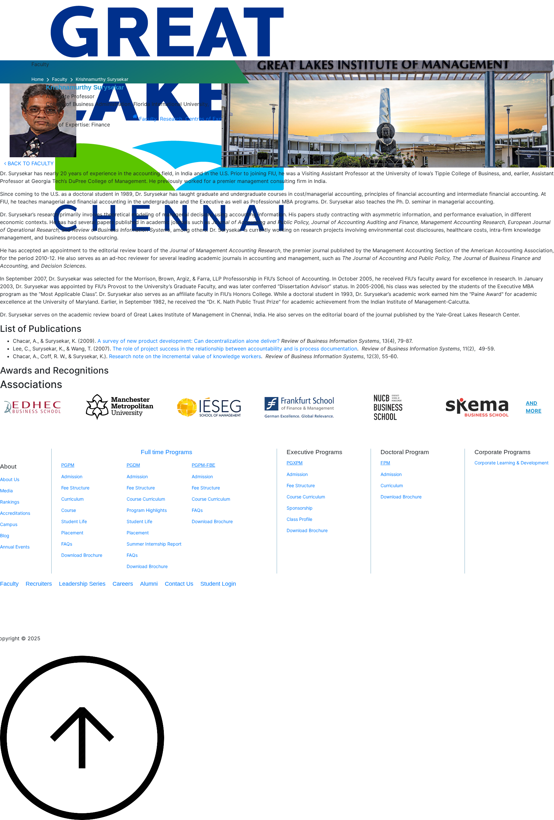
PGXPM (295, 462)
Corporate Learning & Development (511, 462)
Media (6, 490)
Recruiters (39, 584)
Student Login (218, 584)
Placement (72, 532)
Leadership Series (82, 584)
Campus (8, 524)
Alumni (149, 584)
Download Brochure (81, 555)
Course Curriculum (146, 499)
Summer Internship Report (154, 544)
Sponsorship (300, 508)
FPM (385, 462)
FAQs (66, 544)
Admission (71, 476)
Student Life (74, 521)
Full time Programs (166, 452)
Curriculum (72, 499)
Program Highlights (147, 510)
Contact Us (179, 584)
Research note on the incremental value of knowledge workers (185, 356)
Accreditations (15, 513)
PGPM (67, 465)
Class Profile (299, 519)
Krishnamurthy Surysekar (102, 79)
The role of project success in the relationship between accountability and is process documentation (235, 348)
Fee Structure (75, 487)
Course (68, 510)
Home (37, 79)
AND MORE (533, 407)
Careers (123, 584)
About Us (9, 479)
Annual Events (14, 546)
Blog (4, 535)
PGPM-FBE (203, 465)
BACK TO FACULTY (30, 163)
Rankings (9, 502)
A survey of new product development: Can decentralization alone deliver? (188, 341)
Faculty (59, 79)
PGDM (133, 465)
